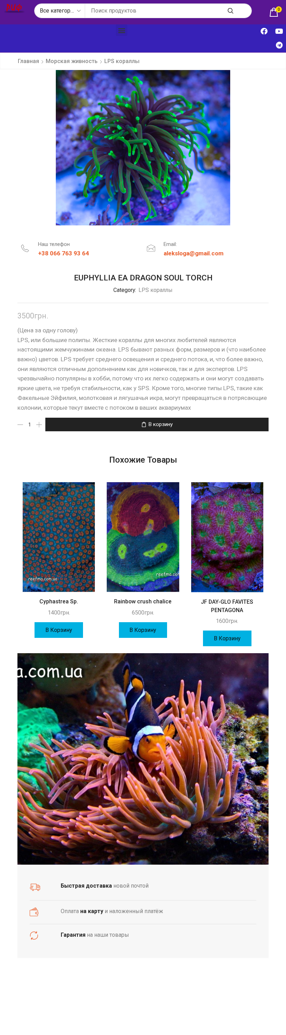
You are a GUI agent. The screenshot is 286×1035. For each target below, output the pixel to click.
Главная (28, 61)
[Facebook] (264, 31)
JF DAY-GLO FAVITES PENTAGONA (227, 605)
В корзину (160, 424)
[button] (121, 30)
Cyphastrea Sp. (58, 601)
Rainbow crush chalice (143, 601)
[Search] (230, 11)
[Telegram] (279, 45)
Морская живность (72, 61)
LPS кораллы (122, 61)
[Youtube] (279, 31)
